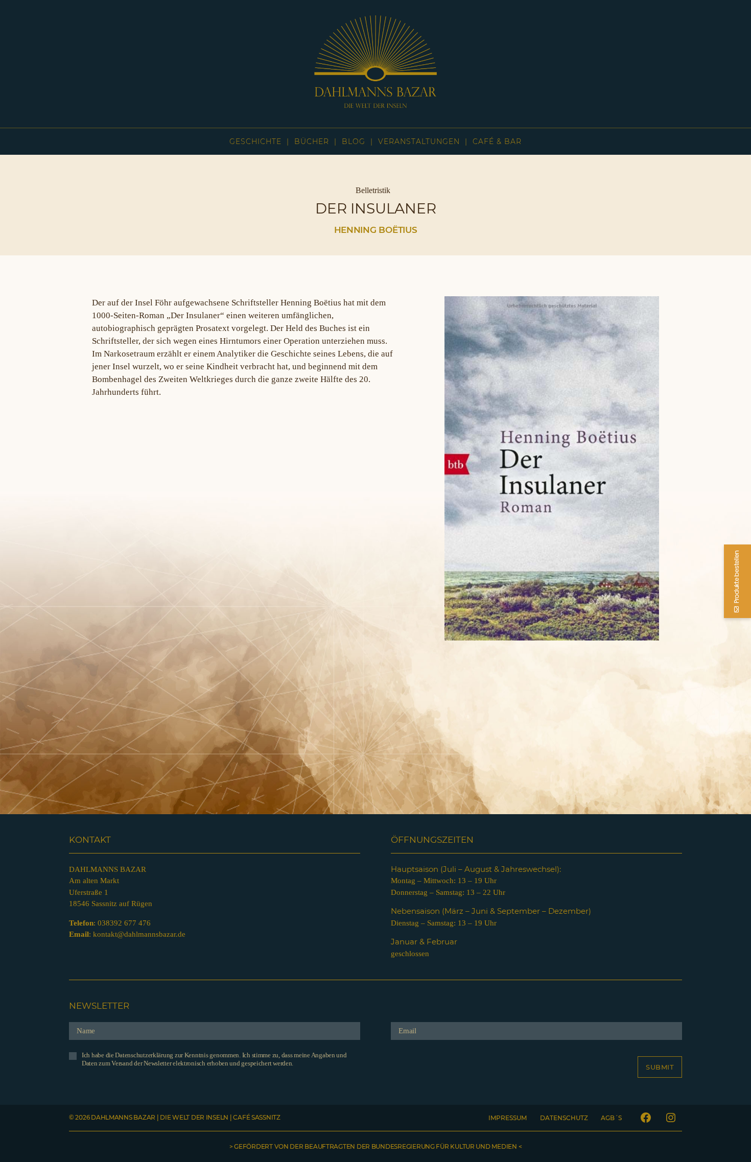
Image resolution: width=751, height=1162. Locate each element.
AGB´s (611, 1118)
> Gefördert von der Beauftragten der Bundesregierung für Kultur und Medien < (375, 1146)
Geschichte (255, 141)
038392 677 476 (124, 923)
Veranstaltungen (419, 141)
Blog (353, 141)
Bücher (311, 141)
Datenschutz (564, 1118)
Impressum (507, 1118)
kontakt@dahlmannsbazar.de (139, 934)
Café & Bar (497, 141)
